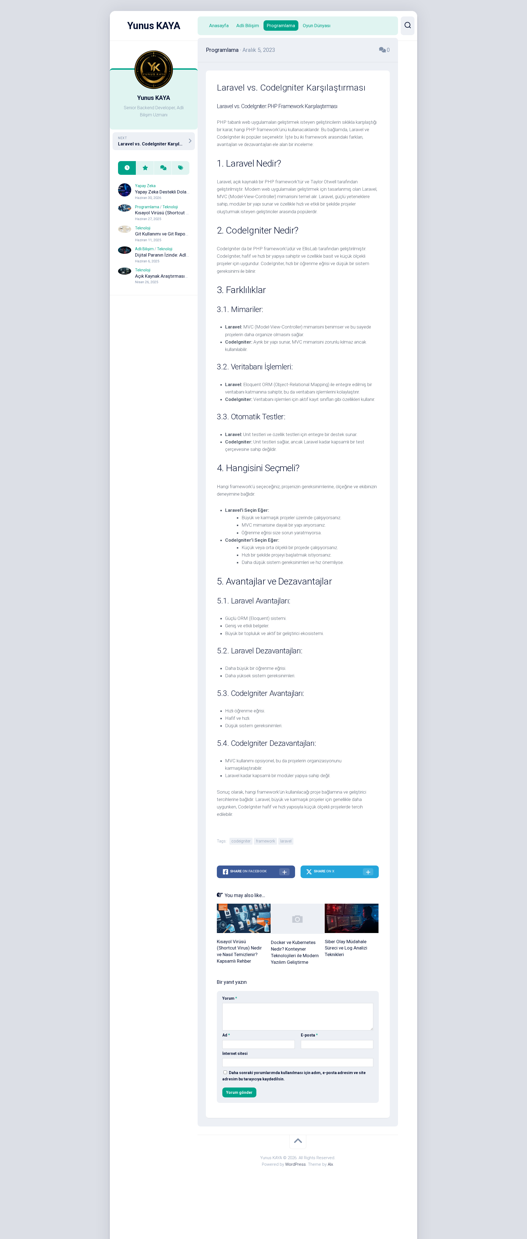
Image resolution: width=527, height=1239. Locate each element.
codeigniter (241, 841)
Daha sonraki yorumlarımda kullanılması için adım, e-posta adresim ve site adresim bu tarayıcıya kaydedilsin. (294, 1076)
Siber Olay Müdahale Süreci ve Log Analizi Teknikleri (346, 948)
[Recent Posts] (127, 168)
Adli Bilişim (144, 249)
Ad (226, 1035)
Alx (330, 1164)
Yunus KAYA (153, 26)
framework (265, 841)
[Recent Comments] (163, 168)
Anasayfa (219, 25)
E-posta (309, 1035)
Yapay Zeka (145, 186)
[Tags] (180, 168)
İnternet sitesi (235, 1053)
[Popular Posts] (145, 168)
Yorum (229, 998)
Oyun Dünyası (316, 25)
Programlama (147, 207)
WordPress (295, 1164)
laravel (285, 841)
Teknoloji (170, 207)
